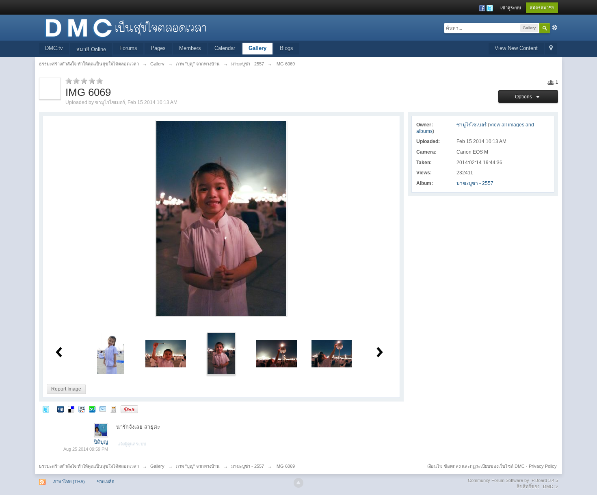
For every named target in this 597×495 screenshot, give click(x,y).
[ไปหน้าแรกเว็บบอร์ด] (125, 27)
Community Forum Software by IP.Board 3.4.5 (513, 480)
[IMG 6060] (165, 353)
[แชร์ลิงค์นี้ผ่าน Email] (103, 409)
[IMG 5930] (110, 353)
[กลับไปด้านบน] (298, 483)
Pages (158, 48)
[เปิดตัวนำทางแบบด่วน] (551, 48)
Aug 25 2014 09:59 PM (85, 449)
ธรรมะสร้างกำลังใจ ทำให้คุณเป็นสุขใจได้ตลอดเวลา (89, 466)
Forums (128, 48)
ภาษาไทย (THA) (69, 481)
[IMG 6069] (221, 353)
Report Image (66, 389)
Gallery (257, 48)
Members (190, 48)
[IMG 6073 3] (276, 353)
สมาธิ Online (91, 49)
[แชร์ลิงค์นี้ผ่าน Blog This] (113, 409)
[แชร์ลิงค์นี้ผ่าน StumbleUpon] (92, 409)
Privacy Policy (543, 466)
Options (524, 97)
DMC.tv (54, 48)
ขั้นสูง (555, 27)
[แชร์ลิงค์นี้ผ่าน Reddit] (81, 409)
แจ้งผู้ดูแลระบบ (131, 443)
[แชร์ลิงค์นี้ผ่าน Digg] (60, 409)
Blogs (286, 48)
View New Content (516, 48)
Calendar (224, 48)
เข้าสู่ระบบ (510, 7)
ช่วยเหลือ (106, 481)
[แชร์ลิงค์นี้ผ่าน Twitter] (46, 409)
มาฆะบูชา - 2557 (474, 183)
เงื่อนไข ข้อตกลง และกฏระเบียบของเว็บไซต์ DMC (476, 466)
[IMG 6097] (331, 353)
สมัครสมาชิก (542, 7)
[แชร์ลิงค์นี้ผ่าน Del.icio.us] (71, 409)
